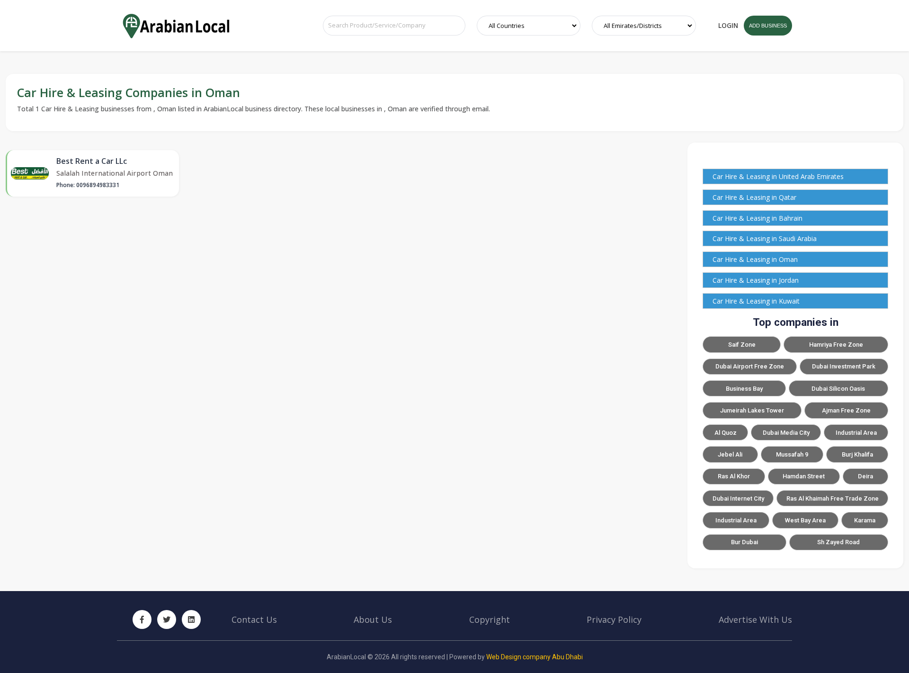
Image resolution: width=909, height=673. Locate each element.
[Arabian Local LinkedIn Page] (191, 619)
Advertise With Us (755, 619)
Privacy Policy (614, 619)
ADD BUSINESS (768, 25)
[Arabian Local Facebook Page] (142, 619)
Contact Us (254, 619)
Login (728, 25)
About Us (373, 619)
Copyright (489, 619)
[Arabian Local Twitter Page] (166, 619)
